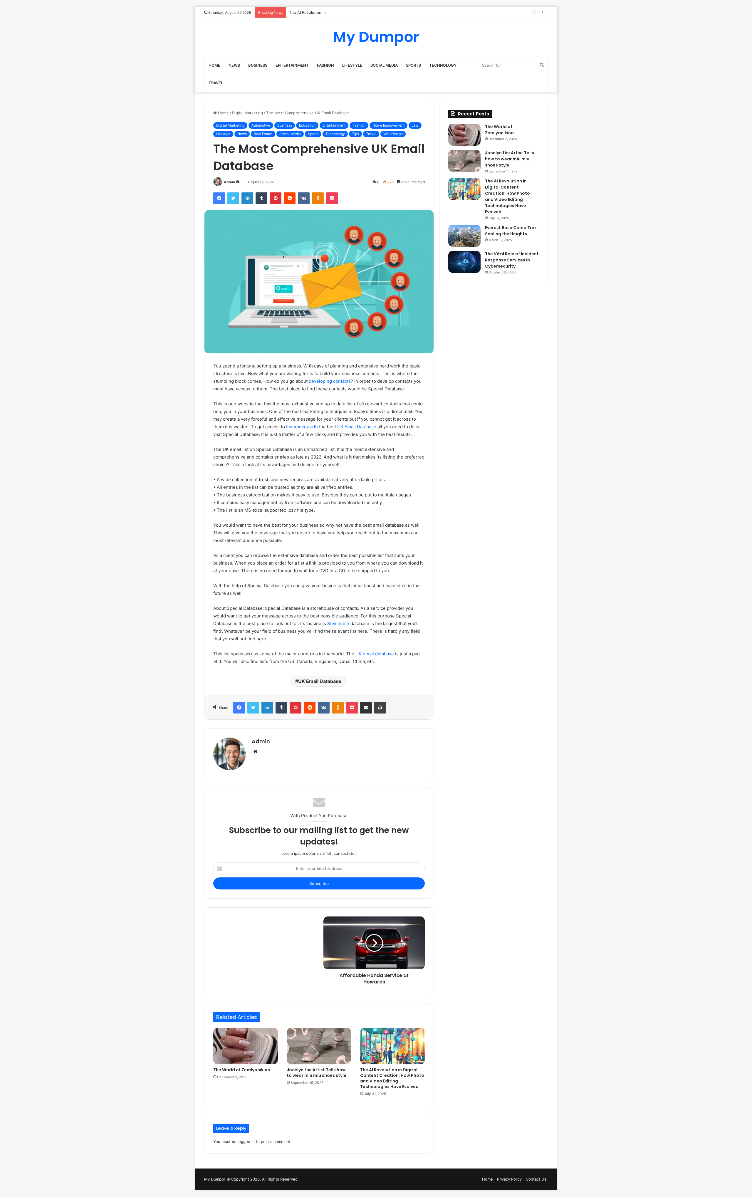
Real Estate (263, 134)
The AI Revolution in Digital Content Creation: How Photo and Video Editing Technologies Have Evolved (384, 12)
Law (415, 125)
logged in (246, 1141)
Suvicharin (338, 623)
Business (257, 65)
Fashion (325, 65)
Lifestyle (352, 65)
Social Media (384, 65)
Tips (355, 134)
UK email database (374, 654)
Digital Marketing (247, 112)
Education (307, 125)
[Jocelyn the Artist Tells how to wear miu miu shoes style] (319, 1046)
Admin (229, 182)
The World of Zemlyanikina (241, 1070)
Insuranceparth (302, 426)
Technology (442, 65)
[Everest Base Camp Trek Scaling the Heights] (464, 236)
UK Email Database (356, 426)
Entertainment (292, 65)
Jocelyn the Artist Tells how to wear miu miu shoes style (316, 1072)
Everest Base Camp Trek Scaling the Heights (511, 231)
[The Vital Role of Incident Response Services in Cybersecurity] (464, 262)
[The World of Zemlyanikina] (245, 1046)
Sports (413, 65)
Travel (216, 82)
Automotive (260, 125)
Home (214, 65)
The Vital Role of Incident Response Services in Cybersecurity (512, 260)
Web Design (393, 134)
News (234, 65)
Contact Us (536, 1179)
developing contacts (330, 381)
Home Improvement (388, 125)
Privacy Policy (509, 1179)
